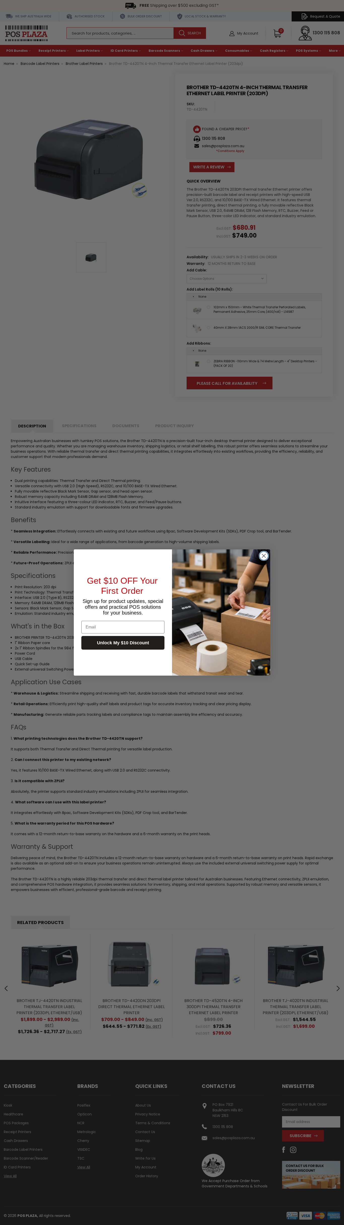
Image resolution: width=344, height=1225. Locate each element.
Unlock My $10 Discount (123, 642)
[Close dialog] (263, 555)
